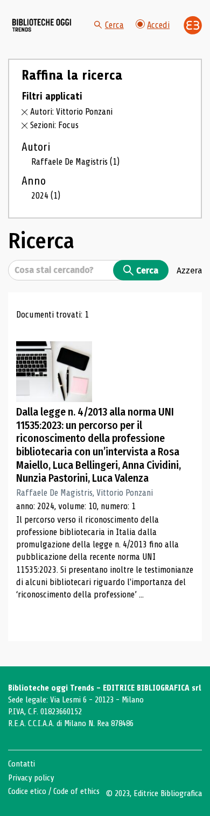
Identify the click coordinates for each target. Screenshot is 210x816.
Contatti (21, 764)
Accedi (158, 25)
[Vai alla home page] (42, 25)
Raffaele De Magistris (75, 162)
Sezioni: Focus (54, 125)
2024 (45, 196)
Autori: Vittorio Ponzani (71, 112)
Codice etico (27, 791)
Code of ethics (76, 791)
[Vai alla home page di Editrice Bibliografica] (193, 25)
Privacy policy (31, 778)
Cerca (114, 25)
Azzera (189, 270)
